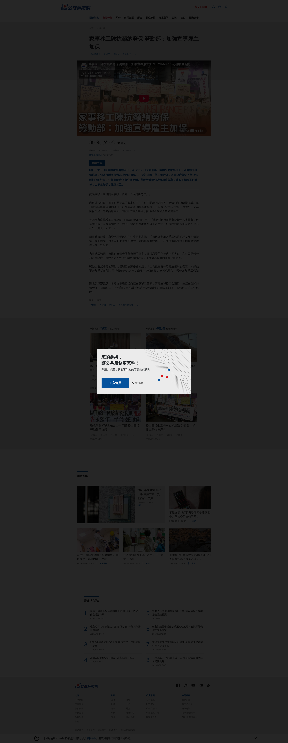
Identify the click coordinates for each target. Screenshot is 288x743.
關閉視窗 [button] (138, 383)
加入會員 (115, 383)
